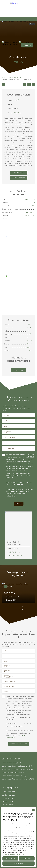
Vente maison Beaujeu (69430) (13, 772)
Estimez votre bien (8, 792)
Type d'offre (6, 665)
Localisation (6, 675)
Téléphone (7, 432)
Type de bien (6, 670)
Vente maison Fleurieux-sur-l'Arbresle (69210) (18, 779)
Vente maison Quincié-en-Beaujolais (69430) (17, 766)
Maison (10, 77)
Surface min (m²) (9, 686)
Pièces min (7, 691)
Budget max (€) (9, 681)
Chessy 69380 (19, 77)
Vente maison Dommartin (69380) (14, 776)
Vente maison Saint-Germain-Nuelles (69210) (17, 769)
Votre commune (9, 437)
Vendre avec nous (8, 795)
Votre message (9, 448)
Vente (4, 77)
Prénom (6, 415)
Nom (5, 421)
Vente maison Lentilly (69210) (12, 763)
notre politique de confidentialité (13, 854)
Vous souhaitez (7, 442)
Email (5, 426)
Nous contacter (7, 805)
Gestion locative (7, 801)
